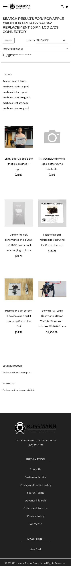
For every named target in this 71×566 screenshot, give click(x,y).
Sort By (31, 40)
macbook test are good (16, 103)
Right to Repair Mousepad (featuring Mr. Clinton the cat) (52, 240)
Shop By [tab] (9, 40)
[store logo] (20, 6)
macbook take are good (16, 108)
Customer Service (35, 477)
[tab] (35, 54)
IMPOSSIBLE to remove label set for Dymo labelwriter (52, 164)
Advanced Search (35, 500)
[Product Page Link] (19, 137)
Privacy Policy (35, 516)
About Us (35, 469)
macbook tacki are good (16, 86)
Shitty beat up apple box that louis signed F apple (19, 164)
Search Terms (35, 492)
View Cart (35, 549)
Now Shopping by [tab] (12, 48)
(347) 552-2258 (35, 445)
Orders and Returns (35, 508)
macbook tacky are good (16, 97)
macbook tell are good (15, 92)
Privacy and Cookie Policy (35, 485)
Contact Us (35, 524)
